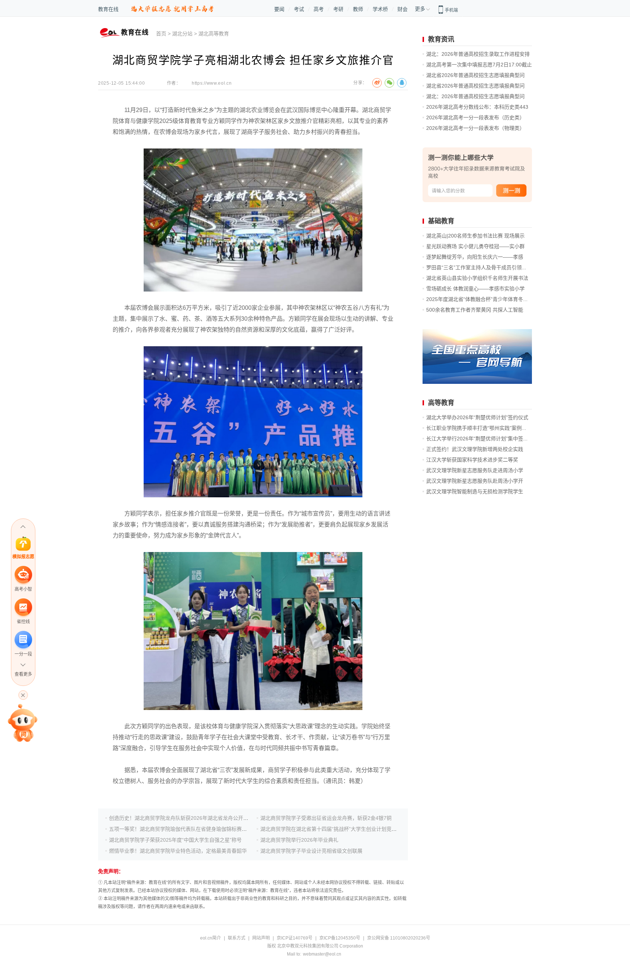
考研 (338, 9)
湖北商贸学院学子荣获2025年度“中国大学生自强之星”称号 (175, 840)
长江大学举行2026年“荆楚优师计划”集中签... (477, 438)
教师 (358, 9)
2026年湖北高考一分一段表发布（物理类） (475, 128)
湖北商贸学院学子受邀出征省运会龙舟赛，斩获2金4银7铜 (326, 818)
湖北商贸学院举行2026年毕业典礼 (299, 840)
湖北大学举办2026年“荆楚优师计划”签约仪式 (477, 417)
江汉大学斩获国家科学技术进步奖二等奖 (472, 460)
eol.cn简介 (210, 938)
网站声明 (261, 938)
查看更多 (23, 674)
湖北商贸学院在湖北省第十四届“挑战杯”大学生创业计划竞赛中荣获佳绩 (341, 829)
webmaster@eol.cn (322, 954)
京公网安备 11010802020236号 (398, 938)
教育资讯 (441, 39)
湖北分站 (182, 33)
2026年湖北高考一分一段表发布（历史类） (475, 117)
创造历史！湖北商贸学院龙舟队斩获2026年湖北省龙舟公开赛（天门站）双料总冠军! (205, 818)
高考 (319, 9)
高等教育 (441, 402)
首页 (161, 33)
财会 (402, 9)
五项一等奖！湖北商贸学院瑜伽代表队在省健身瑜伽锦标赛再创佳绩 (185, 829)
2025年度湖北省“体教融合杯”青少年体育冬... (477, 299)
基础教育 (441, 221)
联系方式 (236, 938)
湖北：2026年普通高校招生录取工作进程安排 (478, 54)
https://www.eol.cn (212, 83)
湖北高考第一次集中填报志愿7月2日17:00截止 (479, 64)
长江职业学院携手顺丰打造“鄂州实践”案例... (476, 428)
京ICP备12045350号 (339, 938)
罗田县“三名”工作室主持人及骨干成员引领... (476, 267)
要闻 (279, 9)
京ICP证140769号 (294, 938)
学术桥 (380, 9)
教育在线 (108, 9)
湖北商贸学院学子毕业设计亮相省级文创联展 (311, 851)
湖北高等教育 (213, 33)
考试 (299, 9)
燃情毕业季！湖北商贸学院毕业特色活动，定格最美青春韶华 (178, 851)
